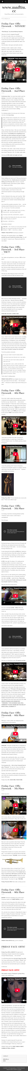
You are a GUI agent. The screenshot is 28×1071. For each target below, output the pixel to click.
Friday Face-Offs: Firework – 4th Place (12, 391)
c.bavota (19, 1069)
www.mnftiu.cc (14, 9)
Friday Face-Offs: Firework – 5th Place (12, 507)
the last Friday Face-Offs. (20, 958)
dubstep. (3, 98)
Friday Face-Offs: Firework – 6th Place (12, 714)
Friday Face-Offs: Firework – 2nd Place (13, 89)
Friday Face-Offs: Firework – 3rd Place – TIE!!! (12, 249)
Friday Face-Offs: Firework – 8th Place (12, 891)
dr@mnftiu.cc (6, 1059)
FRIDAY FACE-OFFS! (13, 946)
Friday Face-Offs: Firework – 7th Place (12, 787)
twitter (4, 1060)
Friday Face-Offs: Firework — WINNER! (13, 25)
